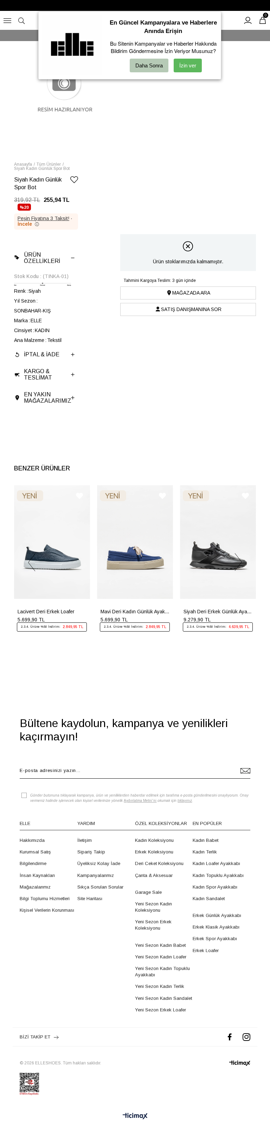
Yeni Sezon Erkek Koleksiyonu (153, 925)
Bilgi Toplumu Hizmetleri (45, 898)
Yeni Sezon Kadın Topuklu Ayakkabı (162, 971)
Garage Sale (148, 892)
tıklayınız (185, 801)
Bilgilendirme (33, 863)
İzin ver (187, 65)
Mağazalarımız (35, 887)
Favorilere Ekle (79, 496)
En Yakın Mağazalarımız (47, 397)
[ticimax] (239, 1063)
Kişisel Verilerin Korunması (47, 910)
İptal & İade (41, 354)
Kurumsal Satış (35, 851)
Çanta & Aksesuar (154, 875)
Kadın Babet (205, 840)
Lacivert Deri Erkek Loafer (46, 611)
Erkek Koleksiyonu (154, 851)
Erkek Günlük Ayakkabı (217, 915)
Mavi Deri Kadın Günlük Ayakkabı (135, 611)
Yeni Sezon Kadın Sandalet (163, 998)
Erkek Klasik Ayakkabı (216, 927)
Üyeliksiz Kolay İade (98, 863)
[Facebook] (229, 1036)
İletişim (84, 840)
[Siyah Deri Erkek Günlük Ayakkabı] (218, 542)
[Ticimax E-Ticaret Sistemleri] (135, 1116)
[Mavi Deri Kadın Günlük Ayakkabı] (135, 542)
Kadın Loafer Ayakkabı (216, 863)
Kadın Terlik (205, 851)
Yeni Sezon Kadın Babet (160, 945)
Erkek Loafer (206, 950)
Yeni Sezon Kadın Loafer (160, 956)
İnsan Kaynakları (37, 875)
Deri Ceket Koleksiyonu (159, 863)
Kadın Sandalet (209, 898)
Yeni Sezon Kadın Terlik (159, 986)
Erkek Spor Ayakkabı (215, 938)
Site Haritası (89, 898)
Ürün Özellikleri (42, 258)
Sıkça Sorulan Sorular (100, 887)
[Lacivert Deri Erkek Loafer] (52, 542)
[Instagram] (246, 1036)
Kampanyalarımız (95, 875)
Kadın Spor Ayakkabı (215, 887)
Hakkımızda (32, 840)
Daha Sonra (149, 65)
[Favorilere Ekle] (74, 181)
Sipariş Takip (91, 851)
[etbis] (29, 1084)
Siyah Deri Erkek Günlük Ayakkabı (218, 611)
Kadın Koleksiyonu (154, 840)
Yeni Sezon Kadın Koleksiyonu (153, 907)
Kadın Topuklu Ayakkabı (218, 875)
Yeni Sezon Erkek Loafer (160, 1009)
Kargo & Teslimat (38, 374)
